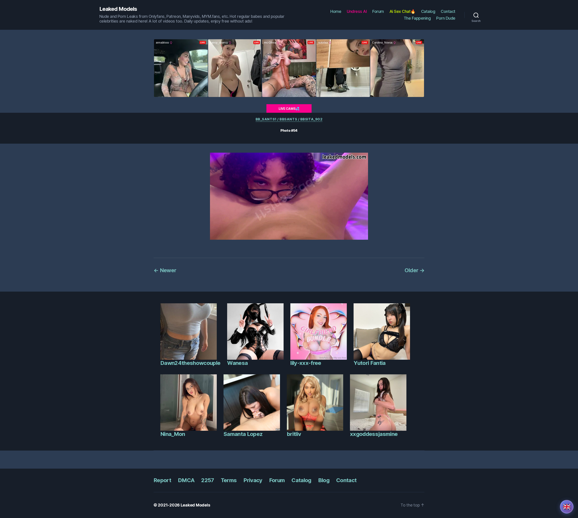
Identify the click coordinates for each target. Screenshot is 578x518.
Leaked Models (118, 9)
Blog (323, 480)
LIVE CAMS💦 (289, 109)
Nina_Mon (172, 434)
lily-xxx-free (305, 363)
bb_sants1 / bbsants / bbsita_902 (289, 119)
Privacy (252, 480)
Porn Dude (445, 18)
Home (335, 11)
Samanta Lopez (243, 434)
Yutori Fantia (369, 363)
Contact (448, 11)
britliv (294, 434)
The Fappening (417, 18)
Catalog (428, 11)
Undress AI (357, 11)
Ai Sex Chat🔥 (402, 11)
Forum (378, 11)
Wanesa (237, 363)
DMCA (186, 480)
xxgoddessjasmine (374, 434)
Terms (229, 480)
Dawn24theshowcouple (190, 363)
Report (162, 480)
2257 (207, 480)
